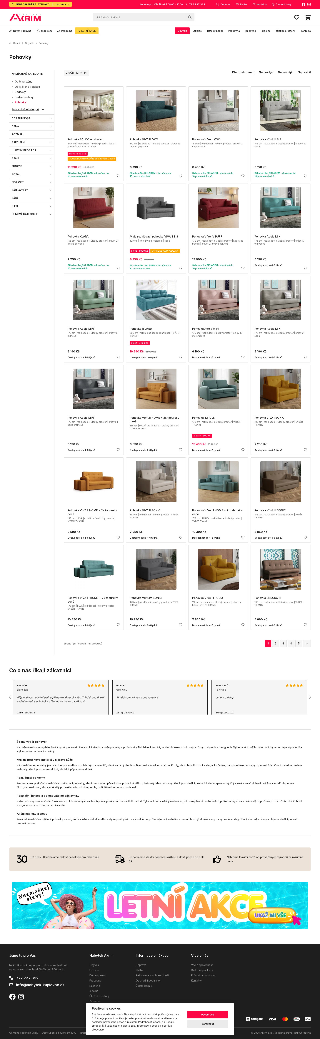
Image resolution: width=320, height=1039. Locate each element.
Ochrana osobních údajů (23, 1032)
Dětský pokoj (215, 30)
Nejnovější (266, 72)
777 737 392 (27, 978)
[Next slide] (310, 697)
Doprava (225, 4)
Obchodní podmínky (148, 980)
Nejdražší (304, 72)
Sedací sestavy (24, 97)
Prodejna (66, 30)
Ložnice (197, 30)
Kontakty (262, 4)
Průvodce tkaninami (203, 975)
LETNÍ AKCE (88, 30)
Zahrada (306, 30)
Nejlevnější (285, 72)
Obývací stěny (23, 81)
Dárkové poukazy (202, 970)
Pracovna (234, 30)
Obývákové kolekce (27, 86)
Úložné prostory (285, 30)
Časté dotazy (283, 4)
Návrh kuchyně (22, 30)
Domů (16, 43)
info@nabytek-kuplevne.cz (40, 985)
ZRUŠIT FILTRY (74, 72)
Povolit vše (207, 1014)
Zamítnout (208, 1023)
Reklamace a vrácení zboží (152, 975)
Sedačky (20, 91)
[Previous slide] (10, 697)
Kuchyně (250, 30)
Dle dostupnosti (243, 72)
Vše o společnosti (202, 965)
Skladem (46, 30)
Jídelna (266, 30)
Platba (243, 4)
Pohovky (44, 43)
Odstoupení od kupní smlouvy (59, 1032)
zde (133, 1025)
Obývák (182, 30)
